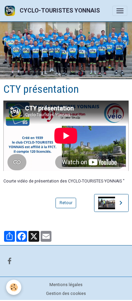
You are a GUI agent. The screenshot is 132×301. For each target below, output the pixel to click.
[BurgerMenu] (119, 11)
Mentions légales (66, 284)
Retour (66, 202)
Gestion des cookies (66, 293)
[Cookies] (13, 287)
